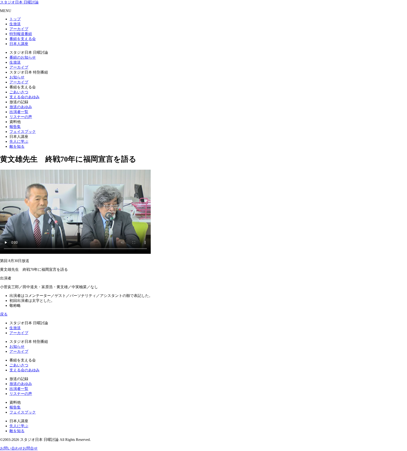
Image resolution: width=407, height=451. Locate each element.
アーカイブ (18, 29)
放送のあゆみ (20, 107)
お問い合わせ (11, 448)
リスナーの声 (20, 117)
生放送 (15, 24)
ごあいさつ (18, 92)
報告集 (15, 127)
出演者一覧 (18, 112)
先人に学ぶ (18, 141)
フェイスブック (22, 132)
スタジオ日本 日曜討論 (19, 2)
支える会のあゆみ (24, 97)
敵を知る (16, 146)
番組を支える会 (22, 39)
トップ (15, 19)
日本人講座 (18, 44)
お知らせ (16, 77)
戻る (4, 314)
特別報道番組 (20, 34)
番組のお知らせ (22, 57)
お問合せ (30, 448)
